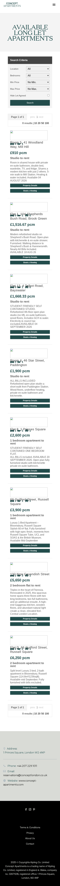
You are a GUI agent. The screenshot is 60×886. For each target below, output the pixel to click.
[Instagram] (30, 809)
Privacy (30, 833)
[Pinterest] (34, 809)
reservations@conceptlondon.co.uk (25, 775)
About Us (30, 838)
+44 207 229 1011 (27, 765)
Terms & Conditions (30, 827)
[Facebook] (26, 809)
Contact (30, 844)
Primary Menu (54, 4)
